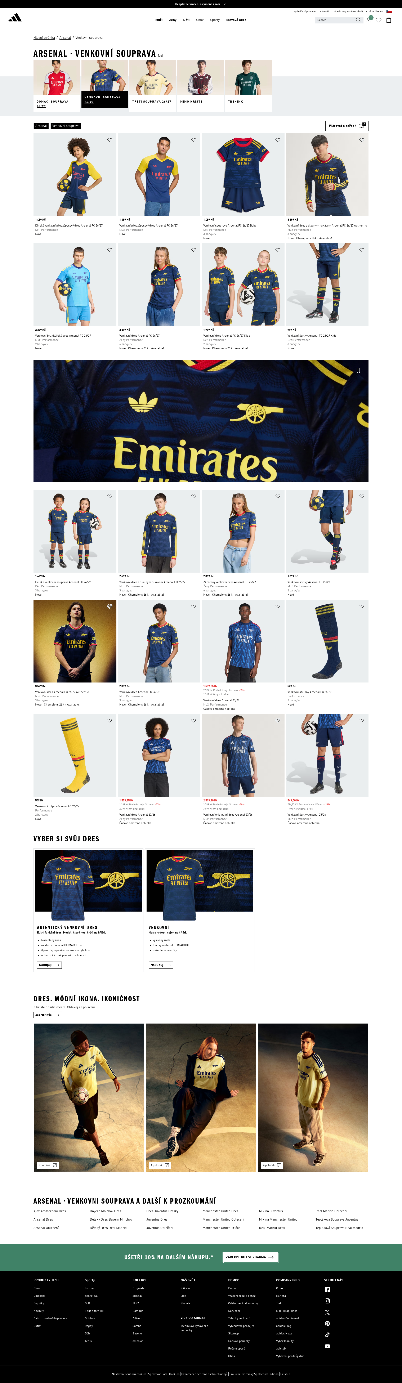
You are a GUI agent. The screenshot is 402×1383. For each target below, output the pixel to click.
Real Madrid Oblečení (331, 1211)
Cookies (174, 1374)
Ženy (173, 20)
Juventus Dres (157, 1219)
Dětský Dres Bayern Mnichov (111, 1219)
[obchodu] (15, 18)
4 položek (157, 1165)
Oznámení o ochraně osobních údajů (204, 1374)
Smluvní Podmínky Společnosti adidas (253, 1374)
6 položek (44, 1165)
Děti (186, 20)
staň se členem (374, 11)
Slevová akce (236, 20)
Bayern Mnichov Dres (105, 1211)
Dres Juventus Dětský (162, 1211)
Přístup (285, 1374)
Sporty (215, 20)
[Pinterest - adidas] (346, 1324)
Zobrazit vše (43, 1014)
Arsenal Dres (43, 1219)
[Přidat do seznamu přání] (109, 141)
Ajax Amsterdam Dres (50, 1211)
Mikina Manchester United (278, 1219)
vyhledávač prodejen (305, 11)
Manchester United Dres (220, 1211)
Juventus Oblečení (159, 1228)
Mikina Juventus (271, 1211)
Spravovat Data (157, 1374)
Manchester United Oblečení (223, 1219)
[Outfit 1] (89, 1097)
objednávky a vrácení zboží (348, 11)
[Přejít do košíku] (389, 20)
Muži (158, 20)
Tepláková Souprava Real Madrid (339, 1228)
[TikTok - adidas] (346, 1335)
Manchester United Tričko (221, 1228)
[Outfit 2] (201, 1097)
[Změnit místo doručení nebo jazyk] (389, 11)
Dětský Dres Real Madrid (108, 1228)
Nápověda (325, 11)
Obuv (200, 20)
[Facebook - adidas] (346, 1290)
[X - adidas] (346, 1313)
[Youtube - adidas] (346, 1346)
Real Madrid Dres (272, 1228)
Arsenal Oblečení (46, 1228)
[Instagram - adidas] (346, 1301)
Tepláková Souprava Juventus (337, 1219)
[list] (179, 126)
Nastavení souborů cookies (129, 1374)
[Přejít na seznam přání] (379, 20)
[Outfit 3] (313, 1097)
